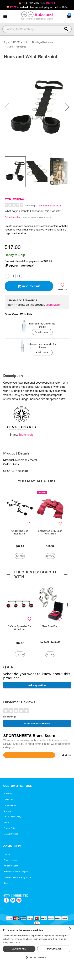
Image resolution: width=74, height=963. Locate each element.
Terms (6, 822)
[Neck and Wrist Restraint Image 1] (37, 107)
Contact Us (9, 799)
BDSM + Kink (20, 42)
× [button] (70, 928)
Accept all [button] (19, 948)
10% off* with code (37, 3)
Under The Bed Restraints (19, 532)
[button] (5, 16)
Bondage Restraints (42, 42)
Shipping (7, 811)
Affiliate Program (11, 866)
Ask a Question (13, 217)
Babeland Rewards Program (16, 871)
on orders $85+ (37, 7)
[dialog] (37, 944)
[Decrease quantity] (7, 276)
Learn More (53, 304)
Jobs (6, 883)
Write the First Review (50, 205)
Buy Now (20, 556)
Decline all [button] (54, 948)
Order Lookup (10, 805)
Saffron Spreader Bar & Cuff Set (20, 628)
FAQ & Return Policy (12, 817)
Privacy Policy (10, 828)
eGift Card (8, 793)
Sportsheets (26, 434)
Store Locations (10, 860)
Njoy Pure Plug (50, 626)
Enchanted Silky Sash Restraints (50, 532)
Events (7, 854)
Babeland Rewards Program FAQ (18, 877)
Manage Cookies (11, 834)
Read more (14, 942)
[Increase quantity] (19, 276)
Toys (6, 42)
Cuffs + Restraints (16, 46)
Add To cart (31, 286)
